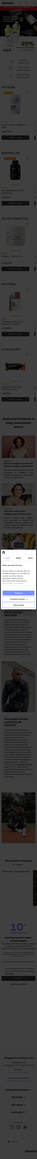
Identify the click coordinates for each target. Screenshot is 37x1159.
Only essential (18, 605)
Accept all (18, 593)
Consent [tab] (7, 558)
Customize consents (17, 599)
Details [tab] (18, 558)
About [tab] (30, 558)
